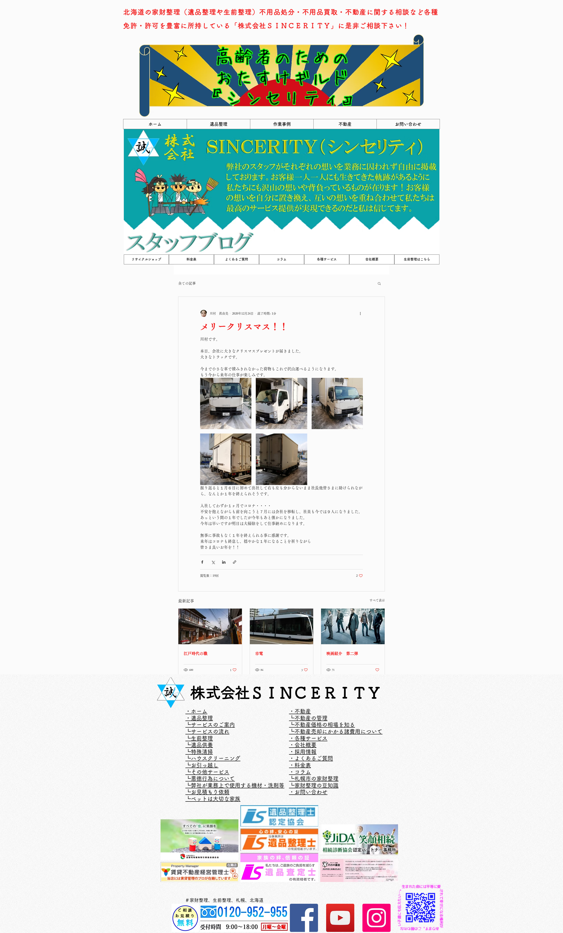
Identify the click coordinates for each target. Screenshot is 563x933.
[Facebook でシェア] (202, 562)
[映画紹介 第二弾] (353, 626)
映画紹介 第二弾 (342, 653)
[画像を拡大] (225, 403)
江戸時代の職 (195, 653)
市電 (259, 653)
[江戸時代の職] (210, 626)
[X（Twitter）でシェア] (213, 562)
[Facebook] (304, 918)
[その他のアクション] (360, 313)
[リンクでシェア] (234, 562)
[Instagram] (376, 918)
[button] (379, 283)
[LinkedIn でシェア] (224, 562)
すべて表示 (377, 600)
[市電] (281, 626)
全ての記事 (187, 283)
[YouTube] (340, 918)
